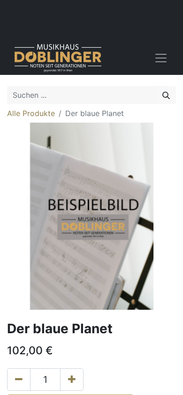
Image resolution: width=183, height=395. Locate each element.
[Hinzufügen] (72, 379)
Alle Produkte (31, 113)
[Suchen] (166, 95)
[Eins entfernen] (18, 379)
